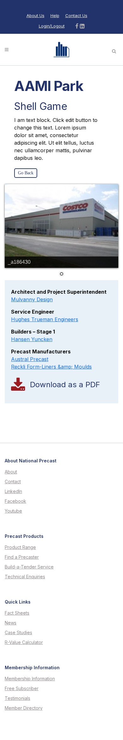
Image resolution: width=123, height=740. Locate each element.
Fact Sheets (17, 613)
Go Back (25, 173)
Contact (13, 481)
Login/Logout (52, 25)
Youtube (13, 511)
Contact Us (76, 15)
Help (54, 15)
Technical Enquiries (25, 577)
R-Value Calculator (24, 642)
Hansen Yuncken (31, 339)
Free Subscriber (21, 688)
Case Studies (18, 632)
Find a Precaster (22, 557)
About (11, 472)
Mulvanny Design (32, 299)
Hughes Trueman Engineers (44, 319)
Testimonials (17, 698)
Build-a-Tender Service (29, 567)
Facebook (15, 501)
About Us (35, 15)
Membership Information (30, 679)
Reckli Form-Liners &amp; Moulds (51, 367)
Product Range (20, 547)
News (10, 623)
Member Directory (24, 708)
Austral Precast (29, 359)
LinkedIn (13, 491)
